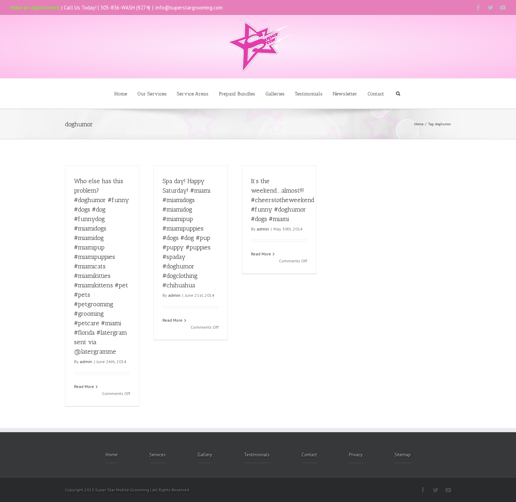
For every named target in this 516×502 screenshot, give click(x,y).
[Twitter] (490, 7)
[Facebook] (478, 7)
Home (120, 94)
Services (158, 455)
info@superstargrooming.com (189, 7)
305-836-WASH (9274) (125, 7)
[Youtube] (502, 7)
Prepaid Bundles (237, 94)
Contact (376, 94)
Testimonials (309, 94)
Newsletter (345, 94)
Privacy (356, 455)
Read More (84, 386)
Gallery (205, 455)
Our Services (152, 94)
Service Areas (193, 94)
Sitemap (403, 455)
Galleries (275, 94)
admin (86, 361)
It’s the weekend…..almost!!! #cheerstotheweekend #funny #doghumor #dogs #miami (283, 200)
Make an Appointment (35, 7)
